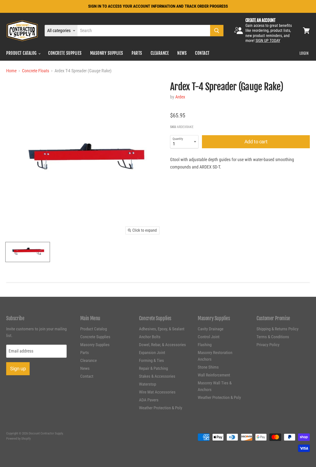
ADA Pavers (148, 399)
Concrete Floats (35, 70)
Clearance (160, 53)
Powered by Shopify (18, 438)
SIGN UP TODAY (268, 40)
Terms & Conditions (273, 336)
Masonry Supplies (106, 53)
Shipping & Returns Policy (277, 328)
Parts (137, 53)
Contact (202, 53)
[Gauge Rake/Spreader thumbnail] (28, 252)
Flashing (205, 344)
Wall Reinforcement (214, 375)
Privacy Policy (268, 344)
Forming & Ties (151, 360)
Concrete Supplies (65, 53)
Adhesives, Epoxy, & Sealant (161, 328)
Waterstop (147, 384)
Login (304, 53)
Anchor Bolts (149, 336)
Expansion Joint (152, 352)
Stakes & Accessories (157, 376)
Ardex (180, 96)
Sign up (18, 369)
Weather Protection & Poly (160, 407)
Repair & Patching (153, 368)
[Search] (216, 30)
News (182, 53)
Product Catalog (22, 53)
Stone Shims (208, 367)
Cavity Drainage (210, 328)
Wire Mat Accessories (157, 392)
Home (11, 70)
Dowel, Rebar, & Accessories (162, 344)
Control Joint (208, 336)
